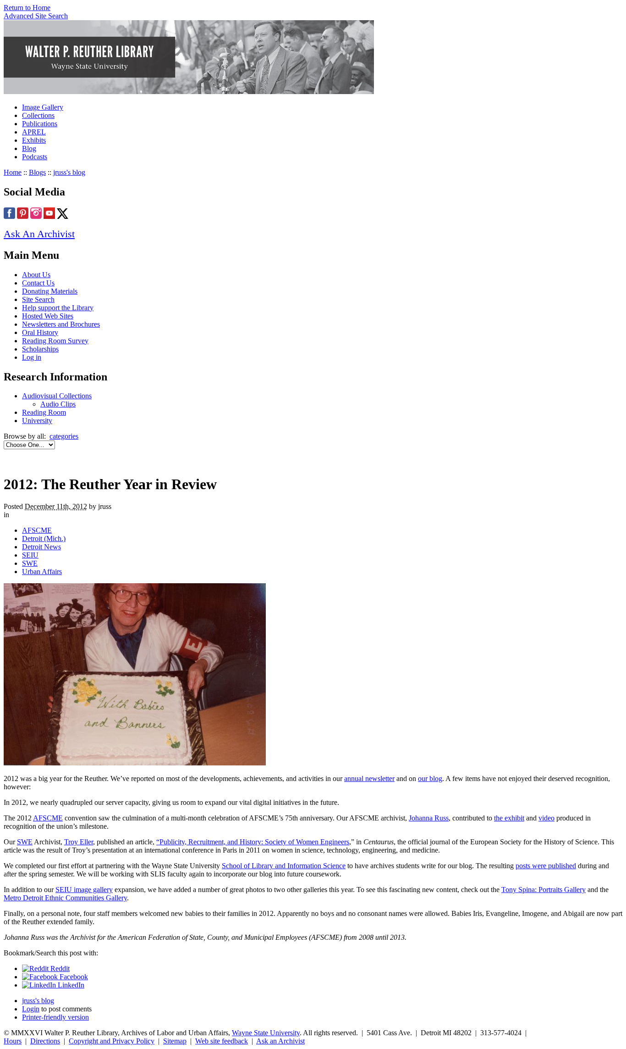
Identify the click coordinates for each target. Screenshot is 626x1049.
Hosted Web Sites (47, 316)
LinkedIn (70, 985)
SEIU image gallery (84, 889)
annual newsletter (369, 778)
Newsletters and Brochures (61, 324)
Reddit (59, 968)
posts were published (546, 866)
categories (63, 436)
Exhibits (34, 140)
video (546, 818)
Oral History (40, 332)
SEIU (30, 555)
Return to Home (27, 7)
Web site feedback (221, 1041)
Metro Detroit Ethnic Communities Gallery (65, 898)
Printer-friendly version (55, 1017)
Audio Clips (58, 404)
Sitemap (175, 1041)
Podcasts (34, 157)
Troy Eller (78, 842)
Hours (13, 1041)
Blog (29, 148)
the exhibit (509, 818)
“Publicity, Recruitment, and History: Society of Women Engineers (252, 842)
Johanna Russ (429, 818)
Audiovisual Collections (57, 396)
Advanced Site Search (36, 16)
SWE (30, 563)
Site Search (38, 299)
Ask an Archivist (280, 1041)
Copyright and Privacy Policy (111, 1041)
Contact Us (38, 283)
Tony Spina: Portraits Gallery (543, 889)
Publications (39, 124)
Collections (38, 115)
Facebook (73, 977)
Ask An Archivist (39, 234)
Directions (45, 1041)
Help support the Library (57, 308)
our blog (430, 778)
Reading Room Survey (55, 341)
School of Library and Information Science (284, 866)
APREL (34, 132)
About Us (36, 275)
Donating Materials (49, 291)
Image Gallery (42, 107)
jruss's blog (69, 172)
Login (30, 1009)
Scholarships (40, 349)
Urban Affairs (42, 571)
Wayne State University (266, 1033)
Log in (31, 357)
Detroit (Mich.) (44, 538)
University (37, 420)
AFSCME (37, 530)
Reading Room (44, 412)
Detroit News (41, 547)
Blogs (37, 172)
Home (13, 172)
